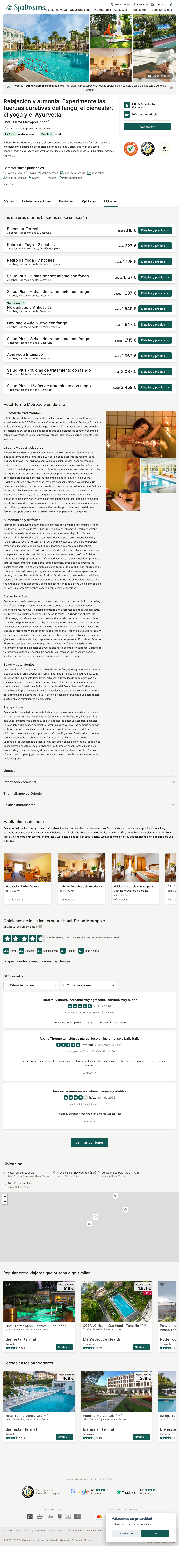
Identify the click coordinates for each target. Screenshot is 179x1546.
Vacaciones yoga (55, 9)
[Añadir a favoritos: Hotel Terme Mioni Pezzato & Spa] (7, 1284)
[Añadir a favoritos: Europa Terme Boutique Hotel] (162, 1374)
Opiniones (89, 201)
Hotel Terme (99, 1416)
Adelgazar (120, 9)
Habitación (66, 201)
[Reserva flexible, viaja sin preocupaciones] (171, 87)
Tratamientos (138, 9)
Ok (155, 1533)
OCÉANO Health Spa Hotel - (111, 1325)
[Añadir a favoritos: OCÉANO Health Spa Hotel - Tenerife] (85, 1284)
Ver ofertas (147, 127)
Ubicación (111, 201)
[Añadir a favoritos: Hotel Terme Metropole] (171, 18)
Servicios (77, 1540)
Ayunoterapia (102, 9)
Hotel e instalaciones (36, 201)
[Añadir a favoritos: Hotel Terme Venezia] (85, 1374)
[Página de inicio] (27, 7)
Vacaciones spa (80, 9)
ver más (8, 155)
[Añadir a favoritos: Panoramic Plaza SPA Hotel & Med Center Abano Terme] (162, 1284)
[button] (115, 1196)
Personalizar (126, 1533)
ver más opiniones (90, 1142)
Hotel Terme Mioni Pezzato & (36, 1326)
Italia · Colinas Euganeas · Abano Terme (28, 128)
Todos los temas (161, 9)
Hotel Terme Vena (24, 1416)
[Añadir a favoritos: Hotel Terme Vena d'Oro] (7, 1374)
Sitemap (88, 1540)
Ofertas (8, 201)
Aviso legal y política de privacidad (51, 1540)
